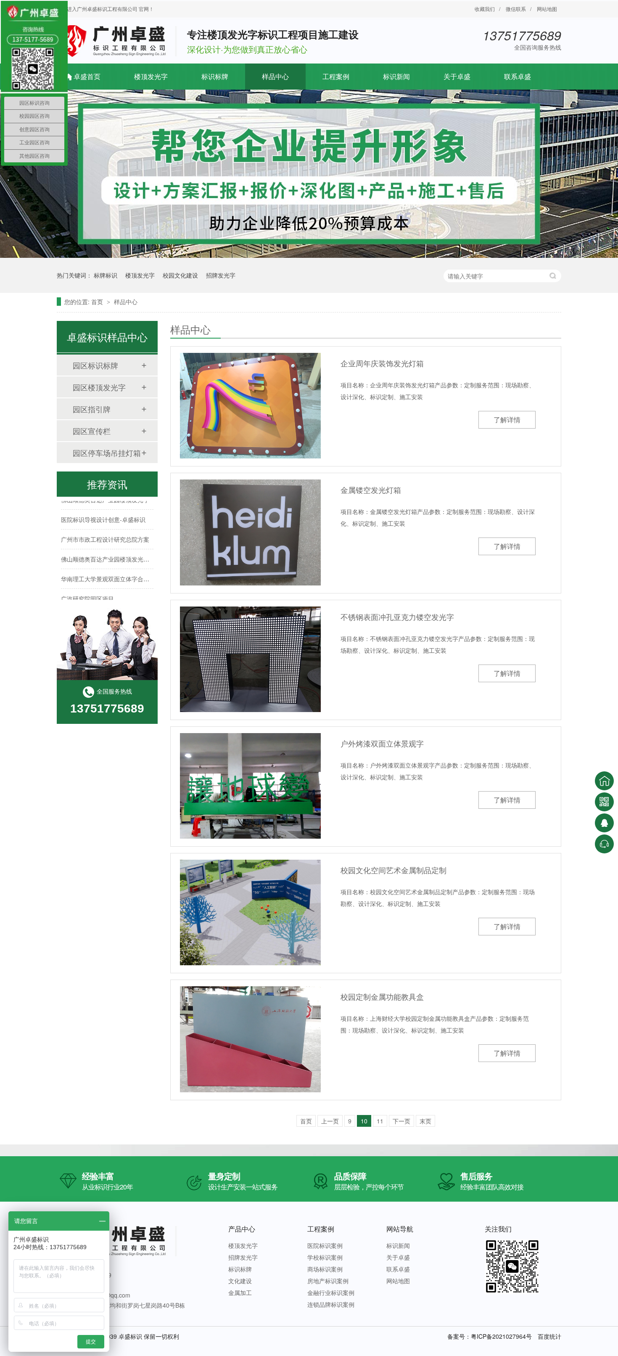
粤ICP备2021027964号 (501, 1336)
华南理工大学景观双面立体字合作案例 (111, 570)
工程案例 (335, 76)
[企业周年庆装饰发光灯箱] (250, 405)
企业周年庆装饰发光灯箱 (382, 363)
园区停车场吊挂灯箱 (107, 452)
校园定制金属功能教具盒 (382, 996)
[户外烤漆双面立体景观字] (250, 786)
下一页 (401, 1121)
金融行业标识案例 (330, 1292)
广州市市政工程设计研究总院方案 (105, 530)
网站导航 (399, 1229)
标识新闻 (396, 76)
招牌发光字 (220, 275)
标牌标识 (105, 275)
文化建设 (240, 1281)
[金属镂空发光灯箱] (250, 532)
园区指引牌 (92, 408)
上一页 (330, 1121)
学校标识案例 (325, 1257)
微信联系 (516, 8)
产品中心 (241, 1229)
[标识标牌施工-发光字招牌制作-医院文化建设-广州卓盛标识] (117, 56)
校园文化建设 (180, 275)
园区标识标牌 (95, 365)
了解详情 (507, 419)
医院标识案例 (325, 1245)
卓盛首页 (87, 76)
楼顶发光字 (151, 76)
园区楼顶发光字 (99, 386)
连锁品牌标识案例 (330, 1304)
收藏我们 (485, 8)
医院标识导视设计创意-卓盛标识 (103, 510)
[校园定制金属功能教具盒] (250, 1039)
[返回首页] (604, 780)
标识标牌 (214, 76)
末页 (425, 1121)
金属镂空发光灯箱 (371, 489)
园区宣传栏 (92, 430)
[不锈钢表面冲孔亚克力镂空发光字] (250, 659)
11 (380, 1121)
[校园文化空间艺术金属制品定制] (250, 912)
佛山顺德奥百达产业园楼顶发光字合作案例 (117, 550)
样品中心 (275, 76)
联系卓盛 (517, 76)
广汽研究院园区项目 (87, 589)
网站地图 (547, 8)
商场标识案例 (325, 1269)
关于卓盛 (457, 76)
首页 (98, 301)
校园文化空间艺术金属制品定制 (393, 869)
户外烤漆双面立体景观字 (382, 743)
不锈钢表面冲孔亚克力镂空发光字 (397, 616)
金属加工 (240, 1292)
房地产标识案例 (328, 1281)
